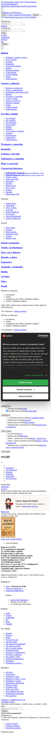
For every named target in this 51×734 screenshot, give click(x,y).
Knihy (4, 15)
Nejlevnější (10, 476)
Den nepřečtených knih (14, 691)
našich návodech (20, 311)
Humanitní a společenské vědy (17, 92)
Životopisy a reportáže (14, 97)
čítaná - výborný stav (38, 438)
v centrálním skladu (37, 418)
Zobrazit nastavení (24, 389)
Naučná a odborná (10, 83)
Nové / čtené (6, 431)
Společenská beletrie (13, 66)
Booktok (9, 192)
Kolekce (9, 190)
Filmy (4, 281)
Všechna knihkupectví (14, 589)
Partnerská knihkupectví (15, 591)
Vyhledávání (5, 21)
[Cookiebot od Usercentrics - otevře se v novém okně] (38, 336)
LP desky (5, 276)
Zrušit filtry (5, 487)
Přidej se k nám (11, 685)
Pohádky (9, 129)
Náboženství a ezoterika (12, 158)
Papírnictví (6, 262)
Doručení (4, 4)
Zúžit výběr (6, 452)
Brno (7, 586)
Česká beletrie (11, 72)
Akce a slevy (10, 188)
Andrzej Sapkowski (13, 218)
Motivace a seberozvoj (14, 88)
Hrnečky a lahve (9, 257)
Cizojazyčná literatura (12, 168)
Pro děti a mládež (9, 114)
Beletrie (4, 53)
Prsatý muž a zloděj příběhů (11, 539)
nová (20, 434)
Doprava (9, 635)
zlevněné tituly (31, 411)
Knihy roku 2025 (12, 179)
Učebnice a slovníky (10, 154)
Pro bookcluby (11, 696)
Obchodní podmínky (13, 728)
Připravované (11, 186)
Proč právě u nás (12, 640)
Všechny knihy (11, 177)
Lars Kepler (10, 214)
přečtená (24, 436)
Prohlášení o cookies (13, 681)
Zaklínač (9, 230)
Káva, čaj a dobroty (11, 252)
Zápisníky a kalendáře (12, 267)
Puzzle (4, 286)
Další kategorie (11, 79)
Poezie (8, 77)
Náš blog (9, 672)
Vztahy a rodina (12, 99)
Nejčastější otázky (12, 650)
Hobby (8, 105)
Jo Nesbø (9, 210)
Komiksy (9, 62)
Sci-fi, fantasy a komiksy (15, 131)
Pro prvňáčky (11, 121)
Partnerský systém (12, 677)
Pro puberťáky (11, 123)
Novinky (9, 184)
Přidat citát (5, 512)
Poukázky (18, 6)
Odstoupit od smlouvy (14, 663)
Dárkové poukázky (10, 243)
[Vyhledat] (24, 24)
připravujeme (30, 422)
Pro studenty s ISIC (13, 657)
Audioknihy (17, 15)
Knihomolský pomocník (30, 506)
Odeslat (4, 711)
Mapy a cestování (9, 163)
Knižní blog (26, 6)
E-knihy (10, 15)
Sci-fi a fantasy (11, 60)
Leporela (9, 133)
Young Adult (10, 125)
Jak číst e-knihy (11, 642)
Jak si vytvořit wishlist (14, 648)
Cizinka (9, 236)
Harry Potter (10, 228)
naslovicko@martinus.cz (19, 600)
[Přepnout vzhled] (2, 9)
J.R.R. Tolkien (11, 208)
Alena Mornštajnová (13, 216)
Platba (8, 638)
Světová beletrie (12, 75)
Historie (9, 94)
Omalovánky (10, 138)
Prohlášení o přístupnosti (15, 683)
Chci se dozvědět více (34, 375)
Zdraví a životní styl (13, 101)
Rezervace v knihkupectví (15, 652)
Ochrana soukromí (13, 726)
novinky (24, 409)
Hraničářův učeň (12, 234)
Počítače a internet (12, 103)
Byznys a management (14, 90)
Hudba (4, 271)
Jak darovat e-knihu (13, 646)
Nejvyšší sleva (11, 478)
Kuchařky (6, 149)
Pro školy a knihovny (14, 655)
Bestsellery (10, 181)
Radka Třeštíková (12, 212)
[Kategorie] (41, 15)
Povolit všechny (25, 382)
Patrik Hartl (10, 206)
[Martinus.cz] (11, 13)
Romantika (10, 64)
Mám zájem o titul (12, 194)
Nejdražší (9, 474)
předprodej (27, 420)
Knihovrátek (9, 6)
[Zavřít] (2, 402)
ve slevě (4, 489)
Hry (30, 15)
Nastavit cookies (12, 724)
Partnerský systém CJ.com (15, 679)
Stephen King (11, 204)
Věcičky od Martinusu (12, 247)
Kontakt (33, 6)
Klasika (8, 68)
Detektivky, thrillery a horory (16, 58)
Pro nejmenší (10, 118)
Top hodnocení (11, 470)
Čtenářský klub (11, 687)
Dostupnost (6, 415)
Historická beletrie (12, 70)
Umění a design (11, 107)
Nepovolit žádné (25, 396)
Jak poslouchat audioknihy (16, 644)
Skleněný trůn (11, 238)
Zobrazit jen (6, 406)
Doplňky (36, 15)
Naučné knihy (11, 135)
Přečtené (25, 15)
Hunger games (11, 232)
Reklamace (10, 661)
